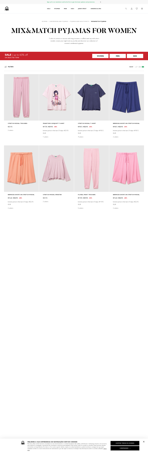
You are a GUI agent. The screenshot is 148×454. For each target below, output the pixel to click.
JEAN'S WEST (82, 8)
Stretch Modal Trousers (17, 123)
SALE (48, 8)
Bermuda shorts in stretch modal (126, 123)
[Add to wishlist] (7, 77)
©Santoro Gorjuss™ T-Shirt (53, 123)
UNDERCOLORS (96, 8)
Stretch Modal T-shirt (87, 123)
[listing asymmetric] (136, 67)
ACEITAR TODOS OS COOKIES (125, 443)
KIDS (72, 8)
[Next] (100, 2)
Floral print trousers (86, 194)
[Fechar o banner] (143, 441)
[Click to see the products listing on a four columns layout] (140, 67)
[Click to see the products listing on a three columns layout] (143, 67)
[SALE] (74, 56)
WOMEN (57, 8)
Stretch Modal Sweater (52, 194)
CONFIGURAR (124, 448)
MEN (65, 8)
